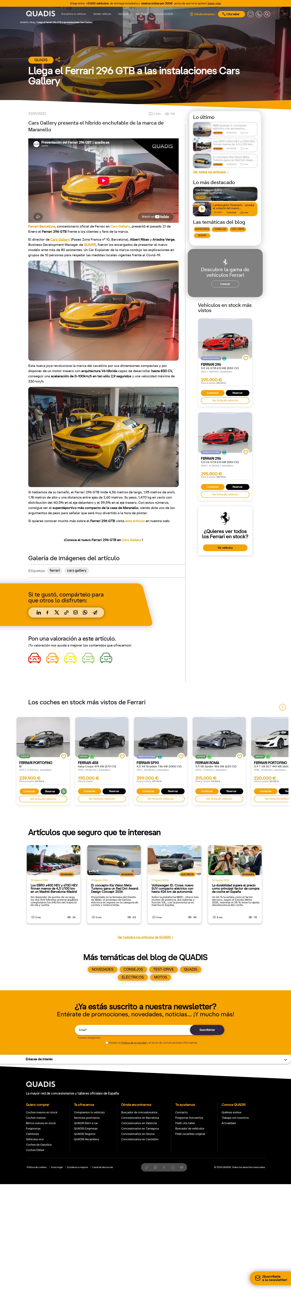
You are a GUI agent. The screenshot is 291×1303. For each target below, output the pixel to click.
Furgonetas (33, 1128)
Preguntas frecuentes (189, 1117)
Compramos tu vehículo (89, 1112)
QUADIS (202, 235)
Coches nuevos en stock (41, 1112)
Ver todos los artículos (209, 172)
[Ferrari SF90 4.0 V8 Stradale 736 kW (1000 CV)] (160, 737)
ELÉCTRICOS (133, 977)
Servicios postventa (87, 1117)
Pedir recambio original (190, 1134)
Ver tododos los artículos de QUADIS (144, 937)
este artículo (135, 521)
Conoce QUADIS (164, 14)
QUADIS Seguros (84, 1134)
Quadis (40, 60)
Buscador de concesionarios (139, 1112)
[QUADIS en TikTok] (146, 1167)
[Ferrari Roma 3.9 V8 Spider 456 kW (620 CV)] (219, 737)
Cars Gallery (131, 540)
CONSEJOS (220, 229)
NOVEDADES (202, 229)
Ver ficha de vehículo (225, 400)
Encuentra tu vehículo (73, 14)
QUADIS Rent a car (86, 1123)
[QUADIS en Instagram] (173, 1167)
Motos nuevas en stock (41, 1123)
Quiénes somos (231, 1112)
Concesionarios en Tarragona (140, 1128)
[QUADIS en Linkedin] (155, 1167)
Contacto (181, 1112)
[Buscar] (267, 14)
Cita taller (233, 14)
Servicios (123, 14)
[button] (282, 707)
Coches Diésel (35, 1150)
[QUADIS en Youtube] (181, 1167)
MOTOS (160, 977)
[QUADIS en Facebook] (164, 1167)
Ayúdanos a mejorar (77, 1167)
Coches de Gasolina (39, 1144)
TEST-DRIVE (237, 229)
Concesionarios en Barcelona (140, 1117)
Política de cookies (37, 1167)
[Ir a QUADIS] (40, 14)
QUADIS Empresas (86, 1128)
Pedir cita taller (185, 1123)
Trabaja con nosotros (235, 1117)
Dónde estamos (204, 14)
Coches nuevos (36, 1117)
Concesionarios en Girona (137, 1134)
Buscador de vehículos (189, 1128)
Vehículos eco (35, 1139)
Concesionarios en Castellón (139, 1139)
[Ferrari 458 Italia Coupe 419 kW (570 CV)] (102, 737)
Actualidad (142, 14)
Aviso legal (57, 1167)
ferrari (55, 570)
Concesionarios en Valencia (139, 1123)
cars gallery (77, 570)
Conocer (225, 284)
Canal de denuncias (102, 1167)
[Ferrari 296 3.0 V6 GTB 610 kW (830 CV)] (225, 338)
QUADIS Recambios (86, 1139)
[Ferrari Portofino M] (43, 737)
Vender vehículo (102, 14)
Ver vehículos (225, 548)
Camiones (32, 1134)
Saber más (214, 3)
